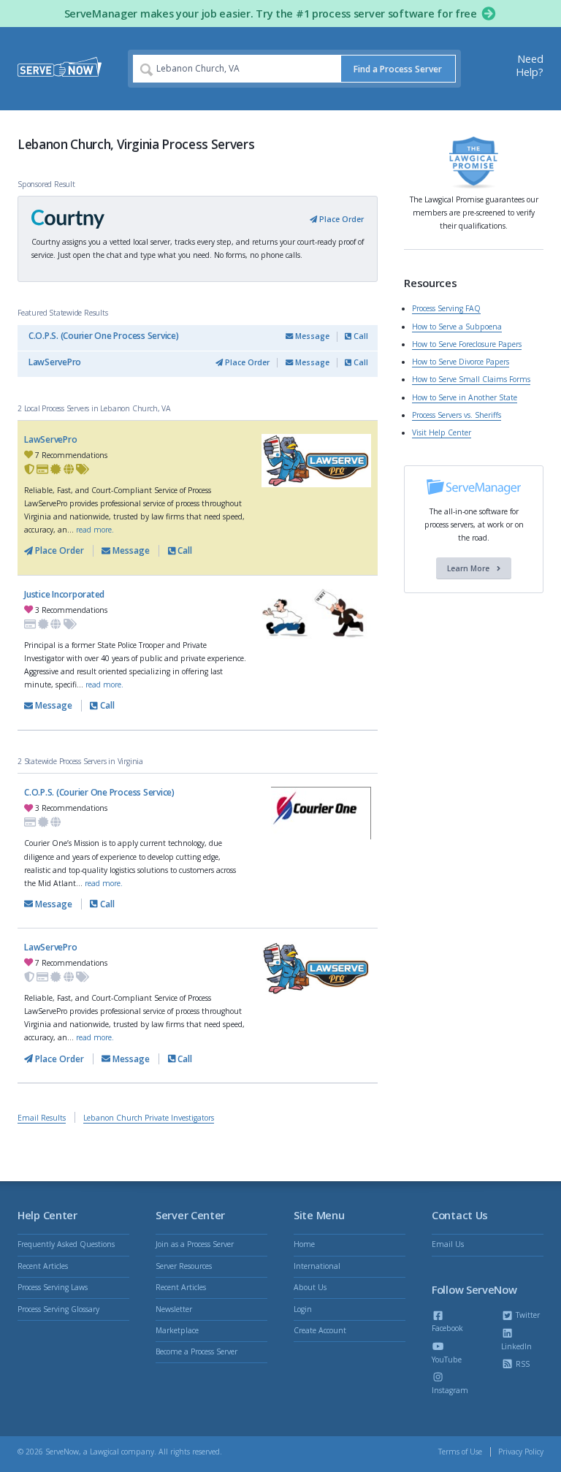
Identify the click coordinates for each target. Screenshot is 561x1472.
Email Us (448, 1244)
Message (311, 336)
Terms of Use (460, 1451)
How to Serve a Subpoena (457, 326)
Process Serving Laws (53, 1287)
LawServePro (54, 362)
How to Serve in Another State (464, 397)
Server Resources (184, 1266)
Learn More (469, 568)
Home (304, 1244)
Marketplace (177, 1330)
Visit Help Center (441, 432)
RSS (522, 1364)
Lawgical (104, 1451)
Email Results (42, 1118)
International (317, 1266)
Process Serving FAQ (446, 308)
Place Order (340, 219)
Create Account (320, 1330)
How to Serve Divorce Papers (460, 361)
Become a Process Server (196, 1351)
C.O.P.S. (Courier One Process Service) (103, 335)
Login (303, 1309)
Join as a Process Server (195, 1244)
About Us (310, 1287)
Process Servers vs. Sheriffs (456, 415)
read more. (95, 530)
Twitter (527, 1315)
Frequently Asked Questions (66, 1244)
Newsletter (174, 1309)
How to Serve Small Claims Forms (471, 379)
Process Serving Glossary (58, 1309)
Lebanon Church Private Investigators (148, 1118)
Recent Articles (43, 1266)
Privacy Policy (520, 1451)
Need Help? (529, 65)
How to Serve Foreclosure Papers (467, 344)
